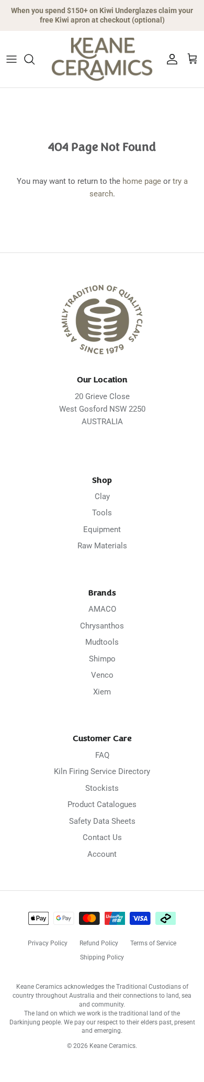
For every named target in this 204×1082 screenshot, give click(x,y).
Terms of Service (153, 943)
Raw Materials (102, 545)
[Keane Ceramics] (102, 59)
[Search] (34, 59)
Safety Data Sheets (102, 821)
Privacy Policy (47, 943)
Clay (102, 496)
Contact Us (102, 837)
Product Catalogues (102, 804)
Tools (102, 512)
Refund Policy (99, 943)
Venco (102, 675)
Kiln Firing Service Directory (102, 771)
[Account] (169, 59)
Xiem (102, 692)
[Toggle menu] (11, 59)
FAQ (102, 755)
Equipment (102, 529)
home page (141, 181)
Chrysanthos (102, 626)
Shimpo (102, 659)
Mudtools (102, 642)
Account (102, 854)
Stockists (102, 788)
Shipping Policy (102, 957)
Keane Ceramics (112, 1046)
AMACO (102, 609)
